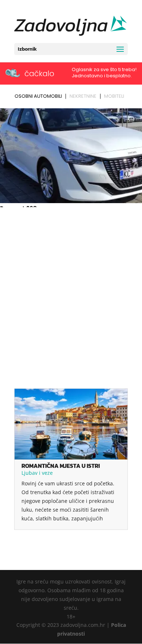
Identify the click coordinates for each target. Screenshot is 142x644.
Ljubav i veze (37, 472)
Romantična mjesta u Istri (60, 465)
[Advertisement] (71, 284)
